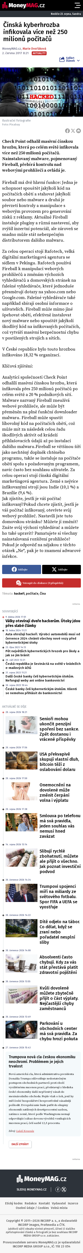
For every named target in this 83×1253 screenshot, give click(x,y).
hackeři (19, 593)
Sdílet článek (70, 59)
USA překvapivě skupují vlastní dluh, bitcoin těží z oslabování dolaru (59, 762)
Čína (43, 593)
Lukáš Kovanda (25, 1131)
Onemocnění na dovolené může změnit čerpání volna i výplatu (55, 792)
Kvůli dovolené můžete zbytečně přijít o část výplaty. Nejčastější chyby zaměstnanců (59, 998)
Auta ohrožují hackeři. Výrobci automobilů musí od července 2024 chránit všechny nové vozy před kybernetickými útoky (43, 638)
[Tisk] (78, 130)
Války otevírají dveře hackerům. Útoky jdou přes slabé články (43, 623)
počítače (32, 593)
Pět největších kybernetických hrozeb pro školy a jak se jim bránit (42, 653)
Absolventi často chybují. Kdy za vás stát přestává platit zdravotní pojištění (59, 964)
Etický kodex (14, 1203)
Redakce (31, 1203)
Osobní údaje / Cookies (32, 1208)
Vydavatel (59, 1203)
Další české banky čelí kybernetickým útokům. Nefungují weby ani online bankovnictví (40, 678)
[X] (73, 130)
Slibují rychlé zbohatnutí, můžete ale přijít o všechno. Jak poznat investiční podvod (60, 861)
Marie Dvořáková (34, 49)
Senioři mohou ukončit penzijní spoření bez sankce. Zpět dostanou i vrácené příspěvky (59, 729)
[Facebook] (67, 130)
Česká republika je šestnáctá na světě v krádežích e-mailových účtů (43, 666)
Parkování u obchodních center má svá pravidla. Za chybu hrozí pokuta (59, 1031)
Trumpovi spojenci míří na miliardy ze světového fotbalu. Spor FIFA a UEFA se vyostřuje (58, 896)
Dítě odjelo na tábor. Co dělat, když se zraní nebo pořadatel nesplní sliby (60, 932)
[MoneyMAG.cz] (23, 5)
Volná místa (59, 1208)
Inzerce (73, 1203)
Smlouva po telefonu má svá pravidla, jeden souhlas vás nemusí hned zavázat (60, 826)
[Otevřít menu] (77, 5)
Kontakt (44, 1203)
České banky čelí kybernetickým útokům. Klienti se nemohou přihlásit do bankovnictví (41, 691)
